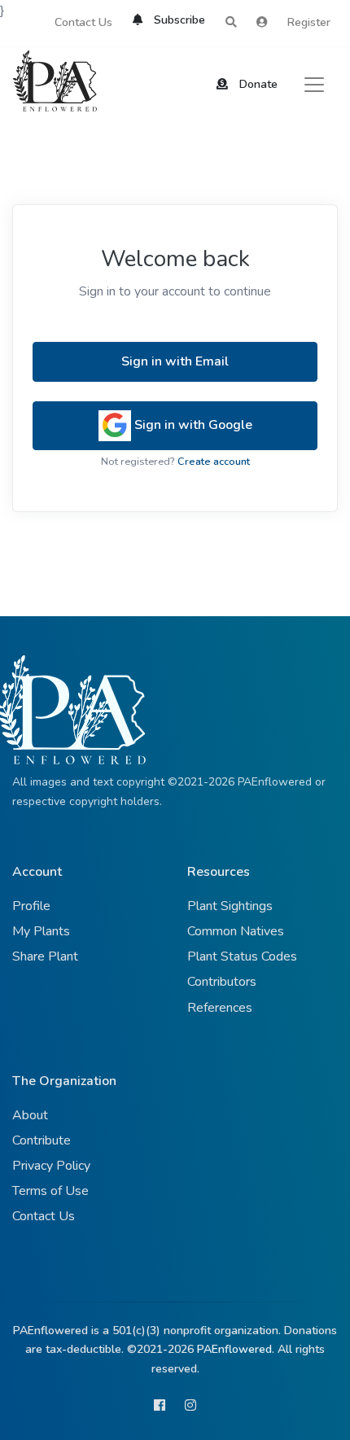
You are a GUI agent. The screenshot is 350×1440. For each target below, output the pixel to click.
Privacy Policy (51, 1166)
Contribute (41, 1140)
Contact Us (83, 22)
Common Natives (235, 931)
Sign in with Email (175, 361)
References (219, 1008)
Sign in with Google (191, 425)
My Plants (41, 931)
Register (308, 22)
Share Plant (45, 956)
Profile (31, 906)
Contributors (221, 982)
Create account (213, 461)
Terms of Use (50, 1191)
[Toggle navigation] (314, 84)
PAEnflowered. (235, 1349)
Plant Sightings (230, 906)
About (30, 1115)
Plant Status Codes (242, 956)
